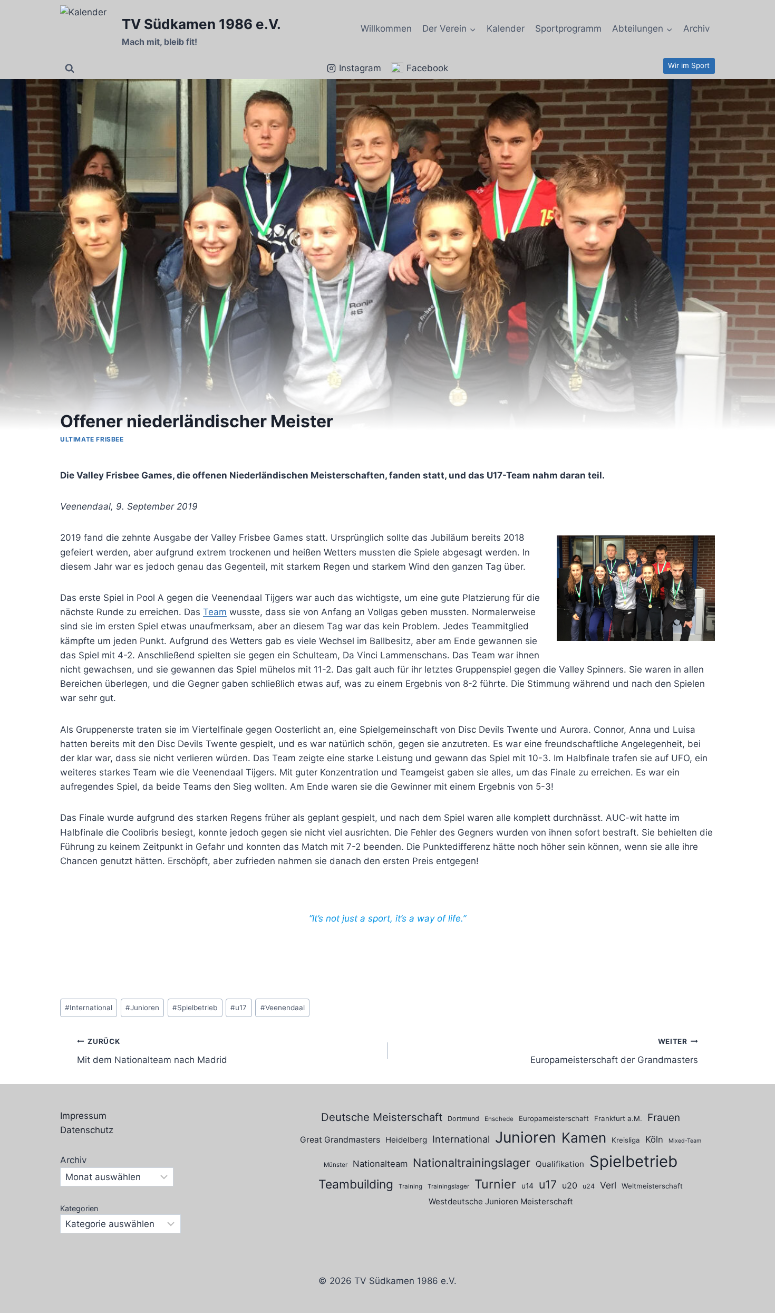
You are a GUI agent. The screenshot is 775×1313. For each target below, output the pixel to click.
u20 (569, 1185)
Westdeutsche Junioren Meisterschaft (501, 1201)
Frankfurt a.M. (618, 1118)
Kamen (583, 1137)
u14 (527, 1185)
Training (410, 1186)
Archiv (696, 28)
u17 (238, 1007)
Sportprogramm (568, 28)
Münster (335, 1164)
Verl (608, 1185)
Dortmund (463, 1119)
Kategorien (79, 1208)
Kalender (506, 28)
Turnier (495, 1184)
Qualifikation (560, 1164)
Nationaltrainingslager (471, 1163)
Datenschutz (86, 1130)
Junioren (142, 1007)
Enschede (499, 1119)
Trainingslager (448, 1186)
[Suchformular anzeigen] (69, 68)
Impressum (83, 1115)
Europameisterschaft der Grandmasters (614, 1051)
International (88, 1007)
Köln (654, 1139)
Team (215, 612)
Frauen (663, 1117)
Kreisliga (626, 1140)
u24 (589, 1186)
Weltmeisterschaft (652, 1186)
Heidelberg (406, 1140)
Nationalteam (380, 1163)
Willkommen (386, 28)
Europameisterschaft (554, 1118)
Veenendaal (282, 1007)
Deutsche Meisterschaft (381, 1117)
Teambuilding (355, 1184)
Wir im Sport (689, 65)
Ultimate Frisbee (92, 439)
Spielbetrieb (194, 1007)
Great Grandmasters (340, 1140)
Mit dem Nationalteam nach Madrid (152, 1051)
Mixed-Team (685, 1140)
